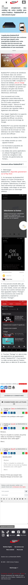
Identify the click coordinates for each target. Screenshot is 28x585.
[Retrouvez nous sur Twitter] (18, 532)
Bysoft (13, 449)
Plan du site (20, 549)
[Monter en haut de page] (14, 413)
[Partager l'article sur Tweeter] (2, 388)
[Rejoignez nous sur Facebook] (24, 532)
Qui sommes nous (19, 546)
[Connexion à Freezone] (24, 2)
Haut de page (13, 567)
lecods (13, 424)
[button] (1, 499)
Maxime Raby (22, 384)
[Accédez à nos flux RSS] (3, 532)
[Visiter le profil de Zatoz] (1, 409)
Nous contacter (10, 549)
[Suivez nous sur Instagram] (4, 535)
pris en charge (19, 83)
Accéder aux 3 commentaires (14, 395)
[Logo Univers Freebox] (14, 2)
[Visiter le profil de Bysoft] (1, 449)
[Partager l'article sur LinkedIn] (10, 388)
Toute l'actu (16, 573)
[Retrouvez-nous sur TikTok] (8, 532)
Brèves (23, 573)
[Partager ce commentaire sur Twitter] (9, 413)
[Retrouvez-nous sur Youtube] (13, 532)
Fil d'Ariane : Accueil (6, 573)
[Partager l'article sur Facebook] (6, 388)
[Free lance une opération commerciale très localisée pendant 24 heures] (25, 391)
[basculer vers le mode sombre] (6, 2)
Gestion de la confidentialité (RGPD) (11, 556)
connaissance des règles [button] (19, 487)
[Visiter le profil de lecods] (1, 424)
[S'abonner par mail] (13, 388)
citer (5, 413)
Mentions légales (7, 546)
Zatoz (13, 409)
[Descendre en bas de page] (12, 413)
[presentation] (1, 499)
